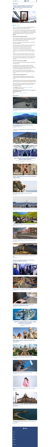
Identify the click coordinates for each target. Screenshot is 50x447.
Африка (14, 439)
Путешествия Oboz (15, 110)
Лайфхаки (14, 444)
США (13, 434)
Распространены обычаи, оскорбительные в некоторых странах (22, 193)
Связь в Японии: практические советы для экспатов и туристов (22, 372)
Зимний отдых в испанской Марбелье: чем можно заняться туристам (24, 129)
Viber (30, 90)
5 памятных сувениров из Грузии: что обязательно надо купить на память (24, 224)
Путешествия (20, 8)
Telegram (27, 90)
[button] (24, 17)
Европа (14, 431)
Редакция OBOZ (16, 8)
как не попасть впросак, (29, 87)
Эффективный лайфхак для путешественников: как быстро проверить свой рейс (25, 208)
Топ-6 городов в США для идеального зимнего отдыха (22, 109)
